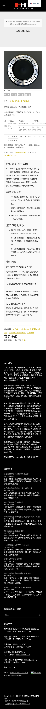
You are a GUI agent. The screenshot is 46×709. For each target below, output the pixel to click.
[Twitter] (8, 94)
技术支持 (25, 329)
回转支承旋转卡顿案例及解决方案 (17, 573)
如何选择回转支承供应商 (14, 502)
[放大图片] (23, 70)
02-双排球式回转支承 (15, 101)
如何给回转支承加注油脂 (14, 531)
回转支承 (26, 101)
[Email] (5, 94)
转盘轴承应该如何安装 (13, 559)
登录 (23, 340)
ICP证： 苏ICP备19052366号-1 (17, 701)
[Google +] (15, 94)
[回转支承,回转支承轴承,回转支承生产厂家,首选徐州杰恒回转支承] (23, 6)
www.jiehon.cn (20, 153)
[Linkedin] (26, 94)
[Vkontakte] (29, 94)
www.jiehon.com (10, 155)
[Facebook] (12, 94)
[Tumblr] (22, 94)
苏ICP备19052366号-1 (19, 673)
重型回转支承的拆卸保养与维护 (16, 474)
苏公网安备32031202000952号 (17, 704)
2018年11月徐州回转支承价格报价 (17, 587)
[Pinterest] (19, 94)
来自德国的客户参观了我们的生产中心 (19, 488)
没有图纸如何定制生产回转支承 (16, 545)
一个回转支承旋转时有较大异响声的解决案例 (22, 517)
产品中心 (16, 329)
